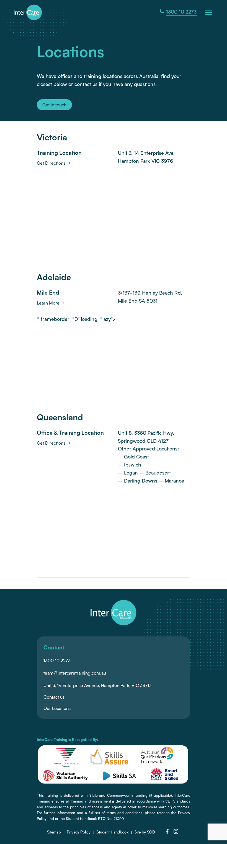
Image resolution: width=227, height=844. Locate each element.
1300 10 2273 (57, 660)
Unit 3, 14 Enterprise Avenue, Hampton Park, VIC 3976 (97, 685)
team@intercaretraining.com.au (74, 673)
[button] (209, 12)
